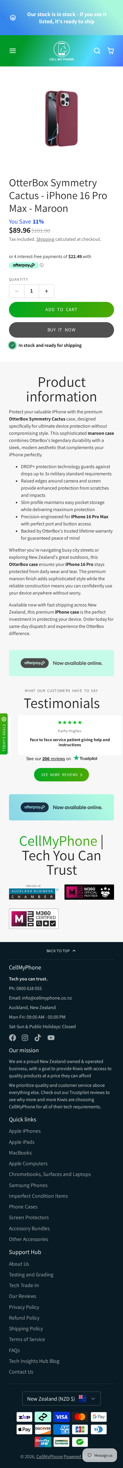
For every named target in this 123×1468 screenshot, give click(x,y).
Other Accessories (28, 1239)
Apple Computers (28, 1163)
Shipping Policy (26, 1328)
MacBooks (20, 1152)
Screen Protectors (29, 1217)
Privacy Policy (24, 1306)
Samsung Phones (28, 1185)
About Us (19, 1263)
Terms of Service (27, 1339)
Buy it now (61, 330)
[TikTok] (38, 1037)
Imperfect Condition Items (38, 1195)
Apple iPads (21, 1141)
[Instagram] (25, 1037)
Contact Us (21, 1371)
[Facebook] (12, 1037)
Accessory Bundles (29, 1228)
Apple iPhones (25, 1130)
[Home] (61, 50)
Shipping (45, 239)
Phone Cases (23, 1206)
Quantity (18, 279)
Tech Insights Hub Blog (34, 1360)
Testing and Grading (31, 1274)
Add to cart (61, 309)
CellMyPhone (49, 1456)
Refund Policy (24, 1317)
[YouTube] (51, 1037)
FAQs (14, 1350)
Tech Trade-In (24, 1285)
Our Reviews (22, 1295)
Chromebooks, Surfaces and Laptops (50, 1174)
